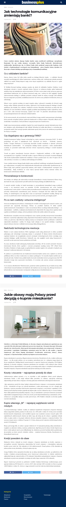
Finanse (6, 499)
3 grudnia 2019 (7, 19)
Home (5, 7)
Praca (25, 499)
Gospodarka (27, 495)
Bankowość (10, 7)
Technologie (47, 495)
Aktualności (10, 290)
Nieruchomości (28, 497)
